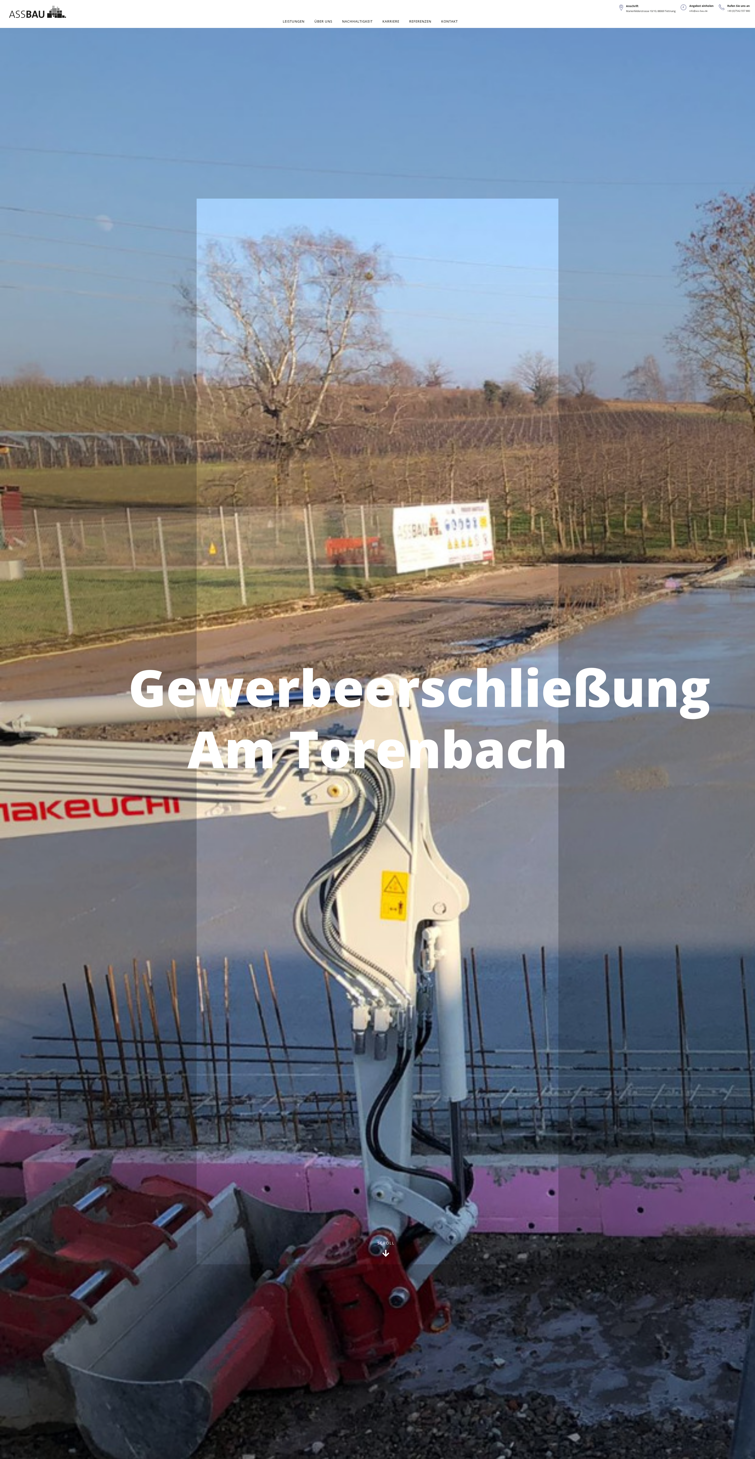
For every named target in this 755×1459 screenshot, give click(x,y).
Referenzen (420, 21)
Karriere (390, 21)
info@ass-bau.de (698, 11)
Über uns (323, 21)
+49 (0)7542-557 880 (738, 11)
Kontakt (449, 21)
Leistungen (294, 21)
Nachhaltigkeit (357, 21)
